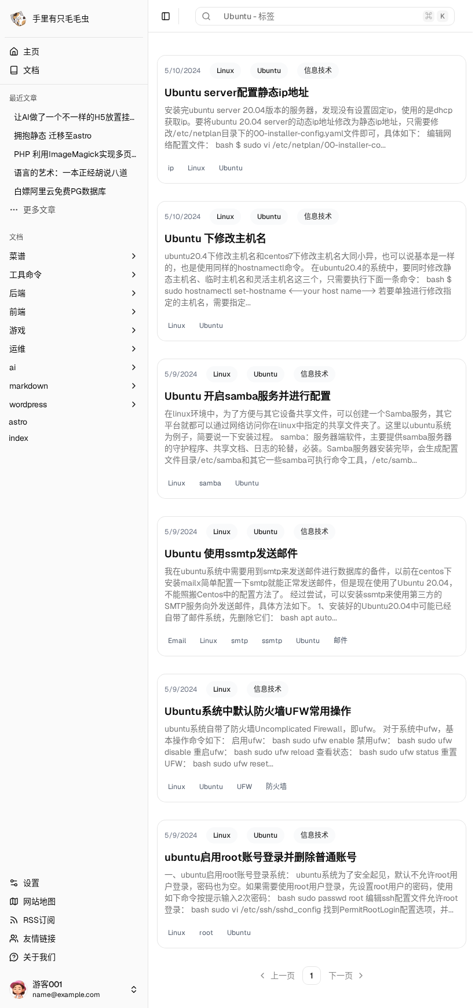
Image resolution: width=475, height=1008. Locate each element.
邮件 (341, 640)
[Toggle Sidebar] (147, 504)
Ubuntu (269, 70)
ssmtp (272, 640)
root (206, 932)
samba (210, 483)
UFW (244, 786)
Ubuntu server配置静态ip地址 (237, 92)
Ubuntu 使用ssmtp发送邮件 (231, 553)
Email (177, 640)
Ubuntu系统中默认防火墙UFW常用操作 (258, 711)
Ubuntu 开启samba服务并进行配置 (248, 396)
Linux (225, 70)
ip (171, 168)
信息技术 (318, 70)
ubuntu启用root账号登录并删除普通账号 (261, 857)
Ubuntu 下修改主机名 (215, 238)
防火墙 (276, 786)
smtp (239, 640)
